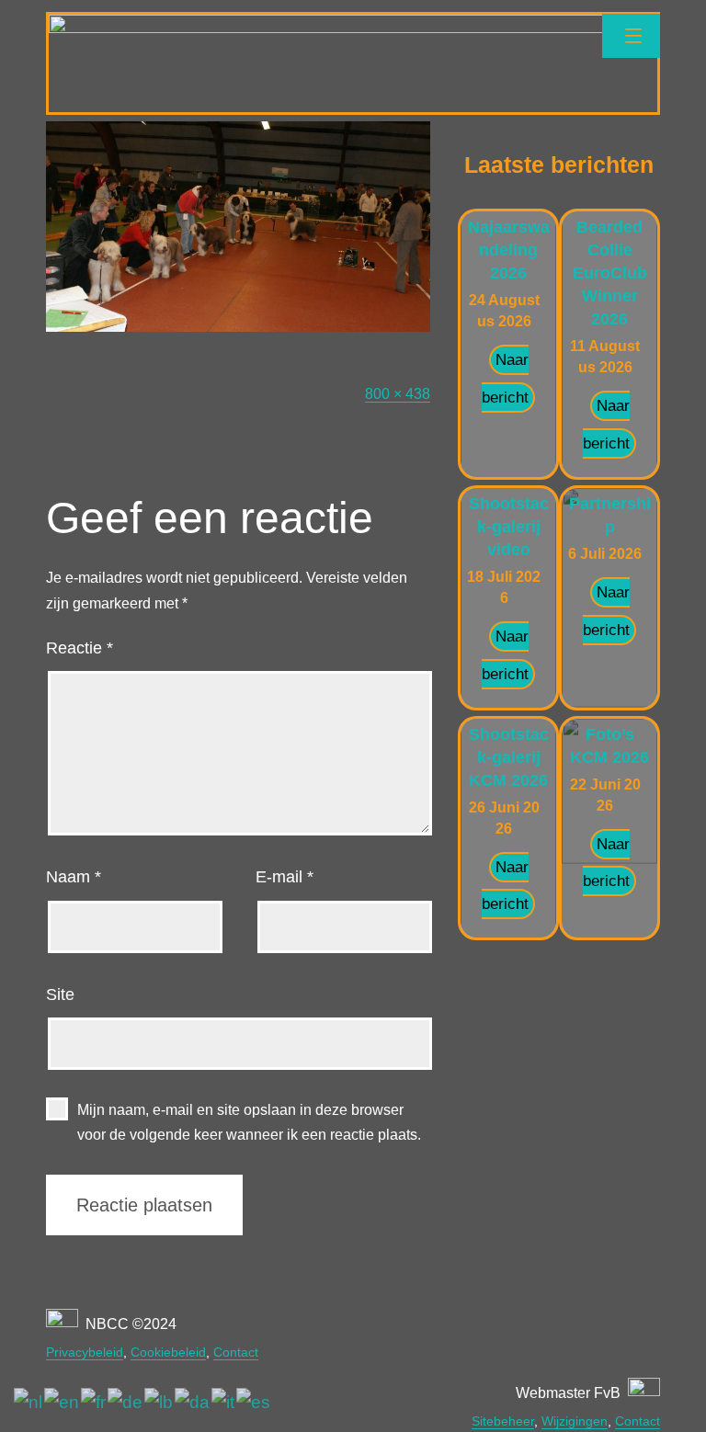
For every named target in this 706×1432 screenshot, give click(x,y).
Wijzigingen (574, 1421)
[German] (126, 1402)
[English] (62, 1402)
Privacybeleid (84, 1352)
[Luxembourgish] (159, 1402)
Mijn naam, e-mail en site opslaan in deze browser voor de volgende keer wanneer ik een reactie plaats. (249, 1122)
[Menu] (631, 36)
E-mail (284, 877)
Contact (235, 1352)
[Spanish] (254, 1402)
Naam (73, 877)
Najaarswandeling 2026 (509, 250)
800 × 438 (397, 394)
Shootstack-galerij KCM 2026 (509, 757)
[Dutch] (29, 1402)
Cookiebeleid (168, 1352)
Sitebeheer (503, 1421)
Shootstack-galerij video (509, 526)
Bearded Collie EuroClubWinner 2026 (610, 273)
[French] (94, 1402)
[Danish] (193, 1402)
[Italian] (223, 1402)
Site (60, 994)
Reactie (79, 648)
